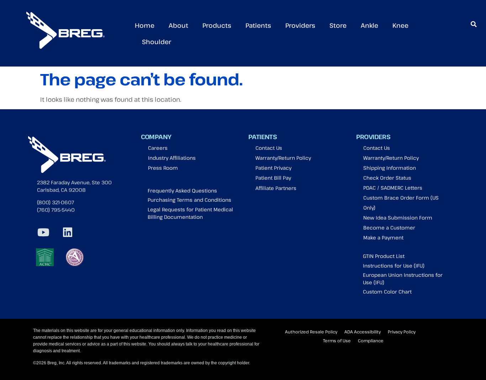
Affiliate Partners (275, 188)
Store (338, 25)
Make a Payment (383, 237)
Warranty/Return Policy (283, 157)
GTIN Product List (384, 256)
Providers (300, 25)
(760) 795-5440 (56, 209)
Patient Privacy (273, 167)
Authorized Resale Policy (311, 331)
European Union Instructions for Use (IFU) (403, 278)
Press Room (163, 167)
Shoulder (156, 41)
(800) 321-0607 (55, 202)
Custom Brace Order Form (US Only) (401, 202)
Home (144, 25)
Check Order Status (387, 177)
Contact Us (268, 147)
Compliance (371, 340)
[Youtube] (43, 232)
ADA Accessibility (362, 331)
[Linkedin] (67, 232)
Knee (400, 25)
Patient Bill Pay (273, 177)
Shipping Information (389, 167)
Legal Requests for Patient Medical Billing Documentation (190, 213)
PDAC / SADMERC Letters (392, 187)
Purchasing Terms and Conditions (189, 199)
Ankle (369, 25)
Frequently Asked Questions (182, 190)
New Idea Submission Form (397, 217)
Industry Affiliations (172, 157)
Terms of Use (337, 340)
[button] (473, 24)
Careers (158, 147)
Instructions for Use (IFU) (393, 265)
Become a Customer (389, 227)
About (178, 25)
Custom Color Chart (387, 291)
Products (216, 25)
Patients (258, 25)
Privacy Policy (402, 331)
